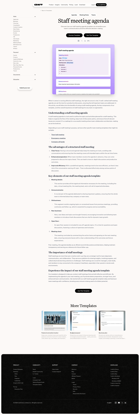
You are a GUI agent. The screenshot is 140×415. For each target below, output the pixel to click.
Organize (17, 378)
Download (82, 5)
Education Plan (19, 389)
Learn (76, 5)
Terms (74, 384)
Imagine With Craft (18, 383)
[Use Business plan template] (112, 321)
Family (15, 55)
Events (15, 33)
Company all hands (58, 142)
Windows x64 (115, 378)
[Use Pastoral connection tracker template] (54, 321)
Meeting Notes (17, 42)
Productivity (16, 69)
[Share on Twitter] (82, 41)
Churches (15, 23)
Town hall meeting (57, 135)
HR (14, 37)
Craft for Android (115, 385)
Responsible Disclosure (79, 393)
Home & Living (17, 61)
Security (75, 389)
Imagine (57, 5)
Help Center (55, 369)
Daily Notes (16, 29)
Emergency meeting (58, 138)
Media (73, 378)
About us (74, 369)
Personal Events (17, 67)
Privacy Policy (77, 387)
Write (16, 374)
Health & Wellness (18, 59)
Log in (93, 5)
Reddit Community (38, 371)
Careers (74, 374)
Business (15, 21)
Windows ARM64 (116, 381)
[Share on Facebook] (79, 41)
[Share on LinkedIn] (85, 41)
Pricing (71, 5)
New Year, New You (18, 65)
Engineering (16, 31)
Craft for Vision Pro (115, 383)
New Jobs (16, 63)
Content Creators (17, 27)
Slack (34, 369)
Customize (17, 380)
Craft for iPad (114, 371)
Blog (73, 371)
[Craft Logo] (38, 5)
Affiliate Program (76, 376)
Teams (15, 46)
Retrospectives (17, 44)
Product (51, 5)
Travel (15, 71)
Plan (16, 376)
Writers (15, 48)
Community (64, 5)
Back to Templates (47, 10)
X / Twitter (35, 374)
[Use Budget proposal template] (83, 321)
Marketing (16, 40)
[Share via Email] (88, 41)
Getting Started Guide (38, 382)
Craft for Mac (114, 374)
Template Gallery (37, 384)
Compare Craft (37, 380)
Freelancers (16, 35)
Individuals (16, 39)
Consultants (16, 25)
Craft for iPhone (115, 369)
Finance (15, 57)
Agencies (15, 19)
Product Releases (18, 369)
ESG (74, 391)
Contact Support (56, 371)
